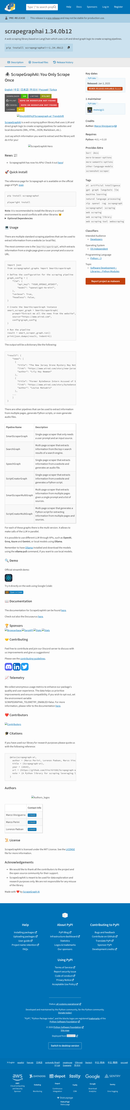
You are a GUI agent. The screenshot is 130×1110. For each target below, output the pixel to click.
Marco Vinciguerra (104, 126)
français (30, 1062)
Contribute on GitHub (103, 936)
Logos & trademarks (65, 945)
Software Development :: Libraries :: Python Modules (104, 269)
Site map (65, 1030)
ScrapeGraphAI (13, 122)
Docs (79, 7)
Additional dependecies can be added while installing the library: (39, 218)
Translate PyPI (103, 941)
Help (68, 7)
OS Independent (99, 249)
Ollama (29, 547)
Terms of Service (63, 967)
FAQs (25, 949)
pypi (21, 185)
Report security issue (65, 971)
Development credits (103, 949)
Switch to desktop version (65, 1045)
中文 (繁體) (113, 1062)
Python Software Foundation (63, 1021)
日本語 (24, 89)
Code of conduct (63, 976)
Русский (43, 89)
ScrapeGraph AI (31, 892)
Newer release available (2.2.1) (105, 88)
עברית (57, 1065)
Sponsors (92, 7)
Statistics (65, 941)
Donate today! (65, 1012)
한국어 (34, 89)
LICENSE (70, 849)
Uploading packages (24, 936)
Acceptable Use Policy (63, 984)
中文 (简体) (100, 1062)
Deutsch (88, 1062)
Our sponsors (65, 949)
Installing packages (24, 932)
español (20, 1062)
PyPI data (92, 78)
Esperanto (67, 1065)
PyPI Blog (64, 932)
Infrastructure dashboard (63, 936)
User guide (24, 941)
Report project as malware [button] (105, 281)
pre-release (54, 18)
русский (124, 1062)
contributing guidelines (32, 658)
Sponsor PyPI (105, 945)
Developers (96, 239)
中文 (16, 89)
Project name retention (24, 945)
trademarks (94, 1018)
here (60, 162)
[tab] (15, 62)
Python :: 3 (95, 258)
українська (67, 1062)
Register (118, 7)
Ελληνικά (78, 1062)
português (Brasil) (52, 1062)
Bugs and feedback (105, 932)
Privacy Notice (63, 980)
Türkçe (53, 89)
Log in (105, 7)
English (9, 89)
